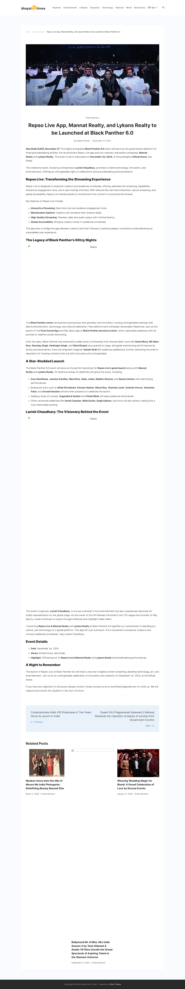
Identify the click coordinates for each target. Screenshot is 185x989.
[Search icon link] (162, 7)
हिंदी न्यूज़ (151, 7)
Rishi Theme (115, 984)
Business (57, 7)
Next (148, 725)
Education (95, 7)
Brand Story (139, 7)
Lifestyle (83, 7)
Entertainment (70, 7)
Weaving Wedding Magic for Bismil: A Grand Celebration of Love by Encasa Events (135, 784)
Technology (107, 7)
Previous (39, 722)
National (120, 7)
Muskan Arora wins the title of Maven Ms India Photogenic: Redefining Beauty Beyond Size (45, 784)
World (129, 7)
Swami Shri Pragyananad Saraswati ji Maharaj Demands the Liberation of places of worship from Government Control (124, 716)
